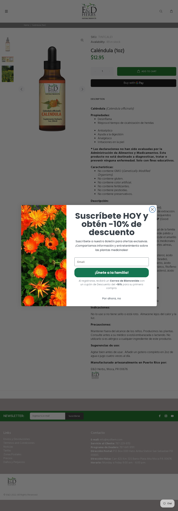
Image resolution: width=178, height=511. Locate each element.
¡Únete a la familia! (112, 272)
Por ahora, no (111, 298)
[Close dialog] (152, 209)
